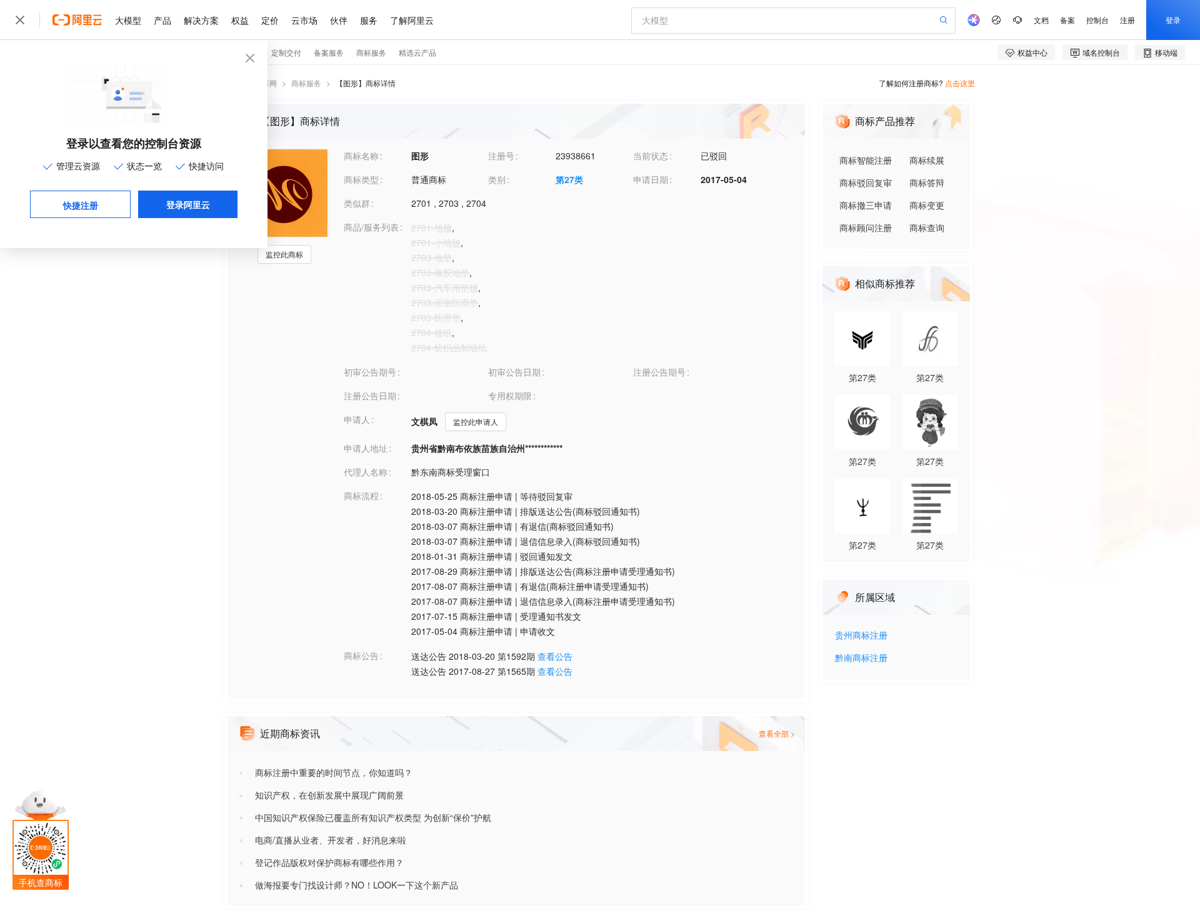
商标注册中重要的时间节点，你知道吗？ (333, 772)
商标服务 (306, 82)
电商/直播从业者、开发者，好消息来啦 (330, 840)
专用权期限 (510, 395)
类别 (497, 179)
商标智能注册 (865, 160)
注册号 (501, 155)
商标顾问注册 (865, 227)
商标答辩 (926, 182)
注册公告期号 (659, 372)
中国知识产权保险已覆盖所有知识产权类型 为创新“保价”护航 (373, 817)
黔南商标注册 (861, 658)
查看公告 (555, 656)
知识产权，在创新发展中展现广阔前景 (329, 795)
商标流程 (361, 495)
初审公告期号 (370, 372)
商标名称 (361, 155)
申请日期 (650, 179)
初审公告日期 (514, 372)
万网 (269, 82)
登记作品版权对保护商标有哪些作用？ (329, 862)
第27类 (569, 179)
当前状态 (650, 155)
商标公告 (361, 655)
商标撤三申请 (865, 205)
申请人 (357, 419)
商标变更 (926, 205)
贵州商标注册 (861, 635)
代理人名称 (366, 471)
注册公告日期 (370, 395)
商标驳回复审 (865, 182)
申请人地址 (366, 448)
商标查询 (926, 227)
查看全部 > (777, 733)
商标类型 (361, 179)
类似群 (357, 203)
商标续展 (926, 160)
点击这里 (960, 82)
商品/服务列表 (371, 227)
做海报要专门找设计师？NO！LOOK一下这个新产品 (356, 885)
